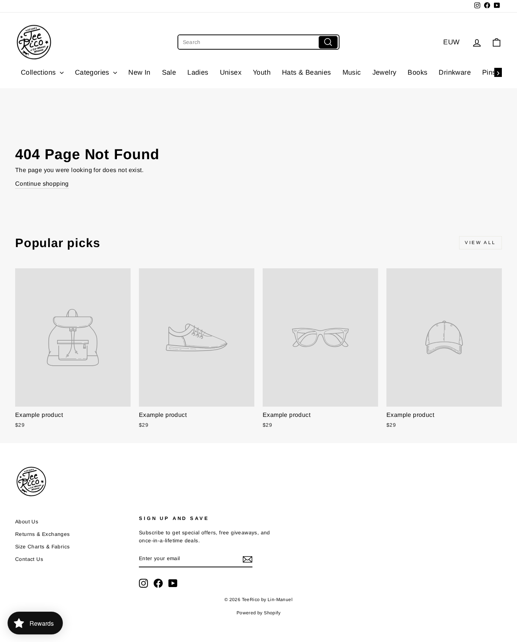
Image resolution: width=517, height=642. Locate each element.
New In (139, 72)
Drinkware (455, 72)
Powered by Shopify (258, 612)
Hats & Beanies (306, 72)
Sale (169, 72)
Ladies (197, 72)
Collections (39, 72)
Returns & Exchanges (42, 534)
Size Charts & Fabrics (42, 547)
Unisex (230, 72)
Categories (93, 72)
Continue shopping (42, 183)
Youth (262, 72)
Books (417, 72)
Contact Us (29, 559)
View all (480, 242)
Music (352, 72)
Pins (489, 72)
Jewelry (384, 72)
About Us (26, 522)
